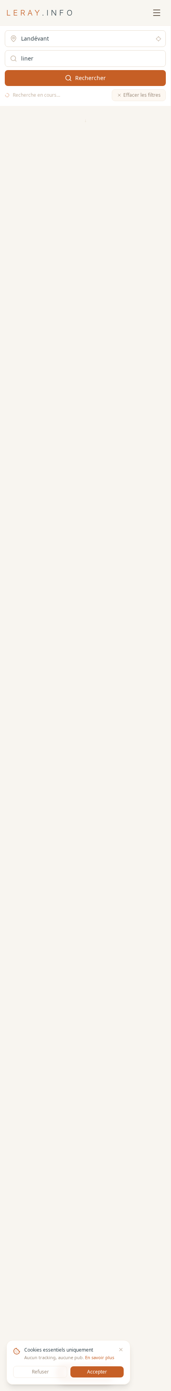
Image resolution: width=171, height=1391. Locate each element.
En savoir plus (99, 1357)
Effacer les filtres (142, 95)
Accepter (97, 1371)
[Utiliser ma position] (158, 39)
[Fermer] (121, 1349)
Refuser (40, 1371)
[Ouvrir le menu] (157, 13)
